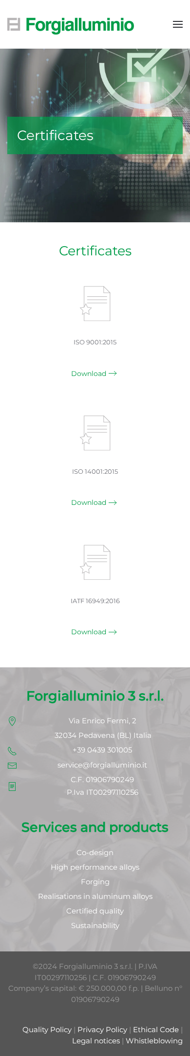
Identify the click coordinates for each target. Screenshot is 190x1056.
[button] (178, 24)
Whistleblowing (154, 1040)
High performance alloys (95, 867)
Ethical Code (156, 1029)
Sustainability (95, 925)
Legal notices (96, 1040)
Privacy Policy (102, 1029)
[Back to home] (70, 24)
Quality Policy (47, 1029)
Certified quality (95, 910)
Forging (95, 881)
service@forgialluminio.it (102, 765)
